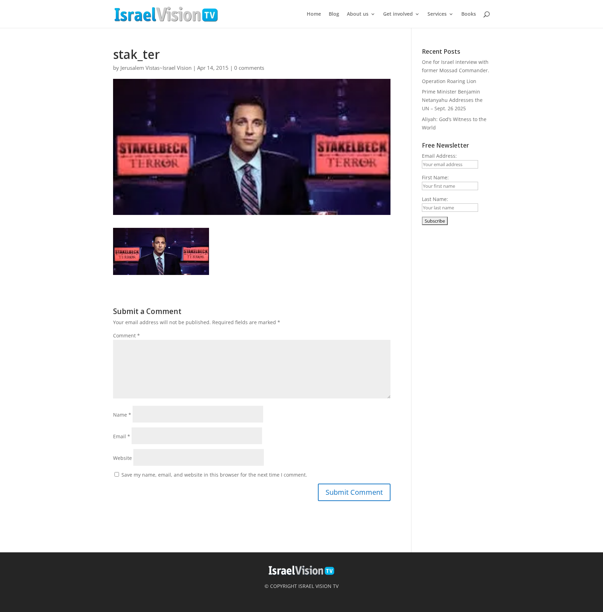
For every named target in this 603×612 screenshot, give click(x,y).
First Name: (435, 177)
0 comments (249, 67)
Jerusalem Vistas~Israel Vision (156, 67)
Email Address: (439, 155)
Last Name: (435, 199)
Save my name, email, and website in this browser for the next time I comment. (214, 474)
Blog (334, 14)
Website (122, 458)
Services (437, 14)
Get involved (398, 14)
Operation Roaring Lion (449, 81)
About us (357, 14)
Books (468, 14)
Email (121, 436)
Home (314, 14)
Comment (126, 335)
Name (122, 414)
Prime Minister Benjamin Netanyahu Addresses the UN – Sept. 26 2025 (452, 100)
